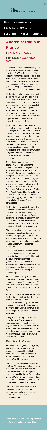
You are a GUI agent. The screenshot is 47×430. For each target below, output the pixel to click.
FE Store (24, 28)
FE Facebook (10, 34)
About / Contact (21, 22)
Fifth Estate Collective (22, 53)
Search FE (37, 34)
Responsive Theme (29, 422)
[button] (45, 5)
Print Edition (10, 28)
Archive (24, 34)
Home (7, 22)
